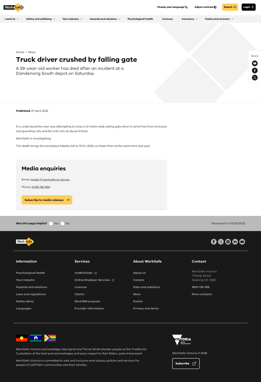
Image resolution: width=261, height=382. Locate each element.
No (67, 223)
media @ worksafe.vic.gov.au (50, 180)
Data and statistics (146, 287)
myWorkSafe (83, 273)
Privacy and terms (146, 308)
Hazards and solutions (31, 287)
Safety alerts (25, 301)
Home (20, 52)
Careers (138, 280)
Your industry (25, 280)
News (32, 52)
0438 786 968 (41, 187)
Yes (56, 223)
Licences (81, 287)
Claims (79, 294)
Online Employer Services (92, 280)
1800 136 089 (201, 287)
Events (138, 301)
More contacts (202, 294)
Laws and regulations (31, 294)
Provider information (89, 308)
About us (139, 273)
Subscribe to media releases (44, 200)
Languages (23, 308)
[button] (12, 19)
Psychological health (30, 273)
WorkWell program (87, 301)
